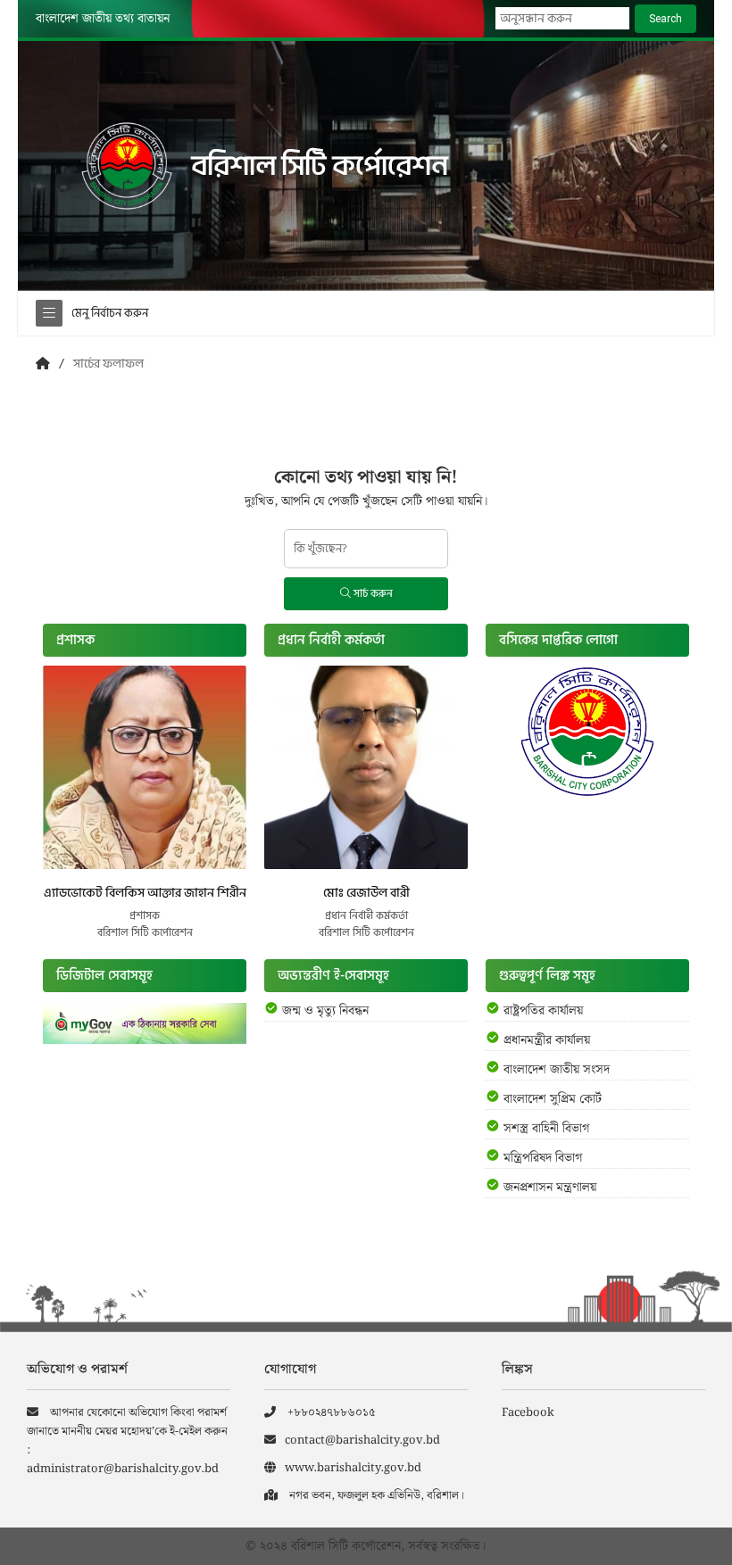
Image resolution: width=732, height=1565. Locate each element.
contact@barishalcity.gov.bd (362, 1440)
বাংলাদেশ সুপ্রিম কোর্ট (552, 1099)
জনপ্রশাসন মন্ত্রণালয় (549, 1187)
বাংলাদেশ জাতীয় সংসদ (556, 1070)
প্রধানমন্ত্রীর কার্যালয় (546, 1040)
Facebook (528, 1413)
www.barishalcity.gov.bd (353, 1468)
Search (665, 18)
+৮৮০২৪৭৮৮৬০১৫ (330, 1413)
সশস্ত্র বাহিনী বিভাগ (546, 1129)
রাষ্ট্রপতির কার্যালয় (543, 1011)
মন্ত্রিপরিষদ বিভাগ (542, 1158)
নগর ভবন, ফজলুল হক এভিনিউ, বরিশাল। (375, 1495)
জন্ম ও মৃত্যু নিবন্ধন (325, 1011)
